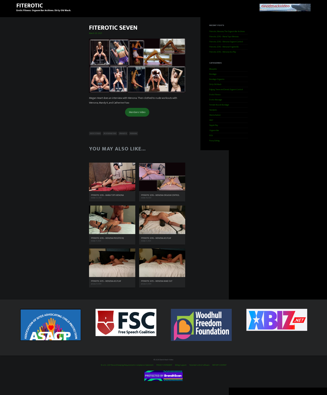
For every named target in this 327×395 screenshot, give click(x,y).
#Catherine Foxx (110, 133)
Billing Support (180, 365)
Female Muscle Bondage (219, 105)
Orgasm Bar (214, 130)
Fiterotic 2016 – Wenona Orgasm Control (226, 41)
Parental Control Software (199, 365)
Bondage (213, 74)
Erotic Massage (215, 99)
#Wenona (133, 133)
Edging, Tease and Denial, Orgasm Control (226, 89)
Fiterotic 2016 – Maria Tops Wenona (223, 36)
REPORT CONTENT (219, 365)
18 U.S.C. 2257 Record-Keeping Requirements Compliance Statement (127, 365)
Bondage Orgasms (216, 79)
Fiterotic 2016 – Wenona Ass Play (222, 52)
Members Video (137, 112)
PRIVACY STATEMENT (164, 365)
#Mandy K (123, 133)
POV (211, 135)
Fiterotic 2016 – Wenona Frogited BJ (223, 47)
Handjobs (213, 110)
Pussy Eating (214, 140)
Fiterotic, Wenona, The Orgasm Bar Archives (227, 31)
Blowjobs (213, 69)
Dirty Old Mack (215, 84)
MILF (211, 120)
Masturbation (215, 115)
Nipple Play (213, 125)
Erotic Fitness (95, 133)
